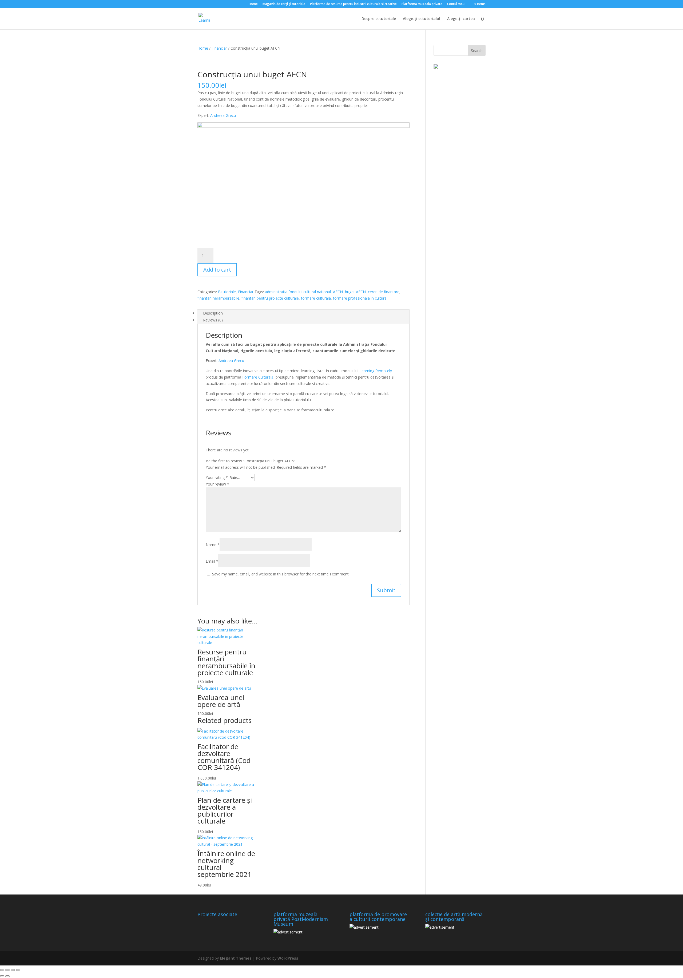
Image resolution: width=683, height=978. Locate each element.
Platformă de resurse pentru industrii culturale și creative (353, 4)
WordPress (287, 958)
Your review (217, 484)
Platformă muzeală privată (422, 4)
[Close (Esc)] (18, 970)
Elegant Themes (236, 958)
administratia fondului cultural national (298, 291)
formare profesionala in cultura (360, 298)
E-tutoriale (227, 291)
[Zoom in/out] (2, 970)
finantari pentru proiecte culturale (270, 298)
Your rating (217, 477)
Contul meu (455, 4)
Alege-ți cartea (461, 19)
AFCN (338, 291)
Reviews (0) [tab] (213, 320)
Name (213, 544)
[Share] (13, 970)
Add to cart (217, 269)
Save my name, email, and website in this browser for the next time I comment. (281, 574)
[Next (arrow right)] (7, 976)
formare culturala (316, 298)
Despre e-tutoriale (379, 19)
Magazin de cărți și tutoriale (284, 4)
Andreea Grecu (223, 115)
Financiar (219, 48)
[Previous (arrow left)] (2, 976)
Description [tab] (213, 313)
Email (212, 561)
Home (253, 4)
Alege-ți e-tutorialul (421, 19)
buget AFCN (355, 291)
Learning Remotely (375, 370)
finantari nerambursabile (218, 298)
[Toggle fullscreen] (7, 970)
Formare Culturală (257, 377)
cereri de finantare (383, 291)
